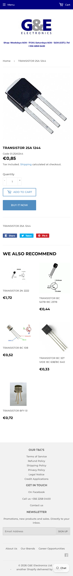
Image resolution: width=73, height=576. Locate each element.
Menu (11, 4)
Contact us (36, 505)
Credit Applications (36, 478)
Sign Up (63, 531)
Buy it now (19, 205)
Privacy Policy (36, 469)
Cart (67, 4)
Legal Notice (36, 474)
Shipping (26, 164)
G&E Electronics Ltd (40, 565)
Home (6, 60)
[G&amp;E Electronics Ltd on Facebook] (66, 555)
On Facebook (36, 491)
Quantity (8, 174)
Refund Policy (36, 460)
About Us (11, 548)
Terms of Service (36, 456)
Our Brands (28, 548)
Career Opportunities (52, 548)
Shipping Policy (36, 465)
